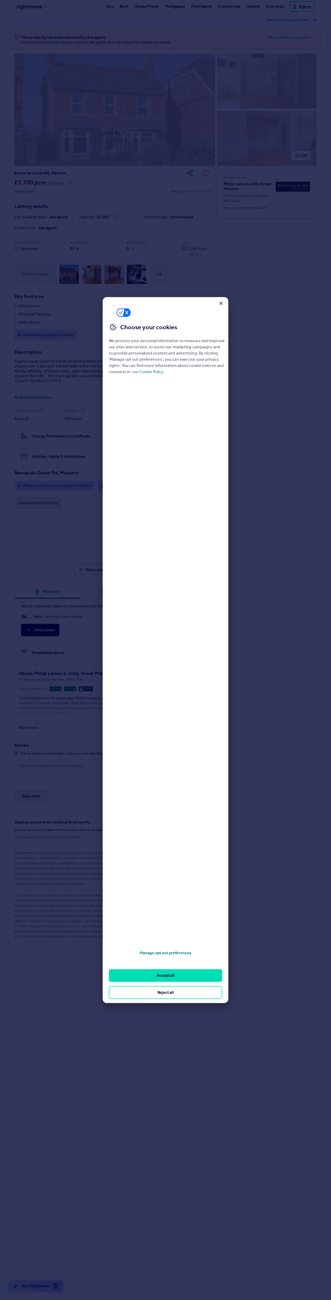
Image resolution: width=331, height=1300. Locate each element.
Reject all (165, 992)
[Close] (221, 303)
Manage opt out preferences (165, 952)
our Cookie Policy (147, 371)
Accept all (166, 975)
